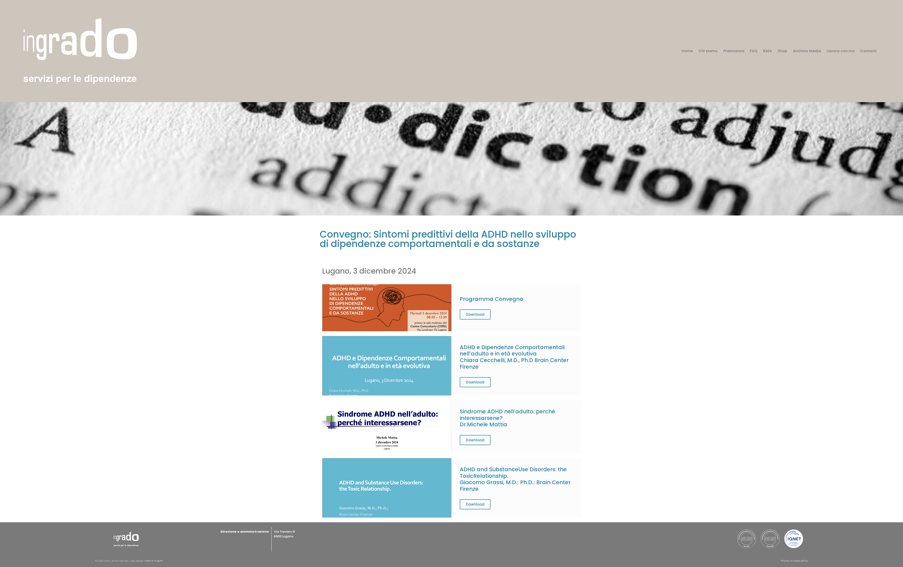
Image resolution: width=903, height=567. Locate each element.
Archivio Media (807, 51)
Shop (782, 51)
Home (687, 51)
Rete (767, 51)
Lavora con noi (841, 51)
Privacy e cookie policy (794, 560)
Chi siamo (708, 51)
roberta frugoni (153, 560)
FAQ (753, 51)
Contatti (868, 51)
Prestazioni (733, 51)
